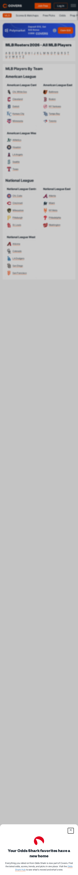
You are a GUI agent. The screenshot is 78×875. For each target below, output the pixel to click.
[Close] (71, 830)
